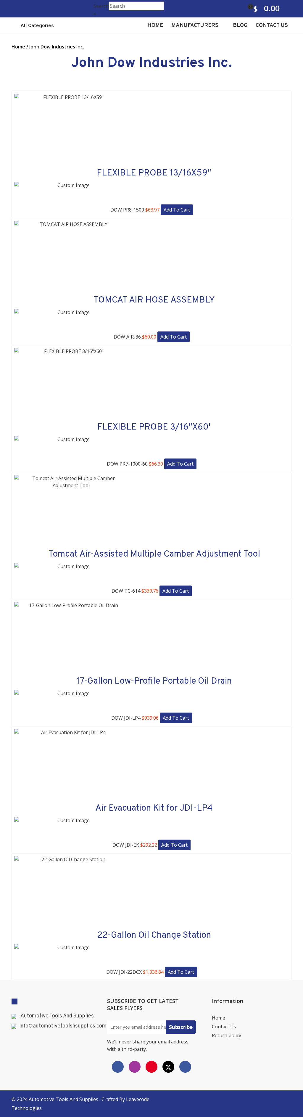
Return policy (226, 1035)
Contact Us (224, 1026)
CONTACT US (272, 25)
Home (18, 46)
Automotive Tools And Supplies (57, 1016)
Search (101, 6)
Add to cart (177, 210)
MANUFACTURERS (195, 25)
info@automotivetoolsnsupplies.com (63, 1026)
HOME (155, 25)
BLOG (240, 25)
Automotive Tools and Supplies (64, 1099)
